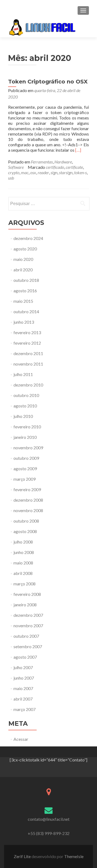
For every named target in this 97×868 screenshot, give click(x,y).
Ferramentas (42, 161)
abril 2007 (23, 698)
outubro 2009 (26, 458)
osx (33, 172)
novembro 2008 (28, 510)
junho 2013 (23, 321)
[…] (78, 149)
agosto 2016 (25, 290)
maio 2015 (23, 301)
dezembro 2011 (28, 353)
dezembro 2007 (28, 615)
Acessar (20, 739)
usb (11, 177)
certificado (55, 167)
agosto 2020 (25, 248)
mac (25, 172)
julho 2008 (23, 541)
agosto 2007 (25, 656)
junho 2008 (23, 552)
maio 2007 (23, 688)
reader (43, 172)
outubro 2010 (26, 395)
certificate (74, 167)
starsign (65, 172)
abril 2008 (23, 573)
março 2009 (24, 479)
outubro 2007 (26, 636)
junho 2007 (23, 677)
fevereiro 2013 (27, 332)
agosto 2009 (25, 468)
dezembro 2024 (28, 238)
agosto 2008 (25, 531)
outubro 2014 (26, 311)
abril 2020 (23, 269)
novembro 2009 (28, 447)
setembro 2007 (27, 646)
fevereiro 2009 (27, 489)
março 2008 (24, 583)
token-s (80, 172)
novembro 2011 (28, 363)
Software (16, 167)
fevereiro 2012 (27, 342)
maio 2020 (23, 259)
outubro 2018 (26, 280)
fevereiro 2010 (27, 426)
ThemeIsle (74, 856)
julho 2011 (23, 374)
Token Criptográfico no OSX (48, 81)
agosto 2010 (25, 405)
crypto (13, 172)
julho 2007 (23, 667)
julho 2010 (23, 416)
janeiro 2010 (25, 437)
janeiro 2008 (25, 604)
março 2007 (24, 709)
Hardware (63, 161)
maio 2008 (23, 562)
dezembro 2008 (28, 499)
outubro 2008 (26, 520)
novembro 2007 (28, 625)
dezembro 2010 (28, 384)
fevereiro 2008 (27, 594)
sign (54, 172)
